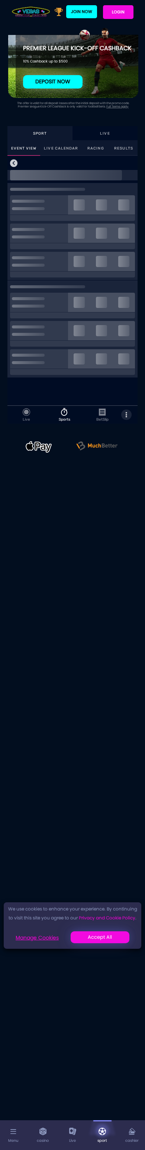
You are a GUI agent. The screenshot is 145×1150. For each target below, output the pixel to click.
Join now (81, 12)
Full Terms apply (117, 107)
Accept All (100, 937)
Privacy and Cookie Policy (107, 918)
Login (118, 12)
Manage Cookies (37, 937)
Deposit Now (52, 81)
